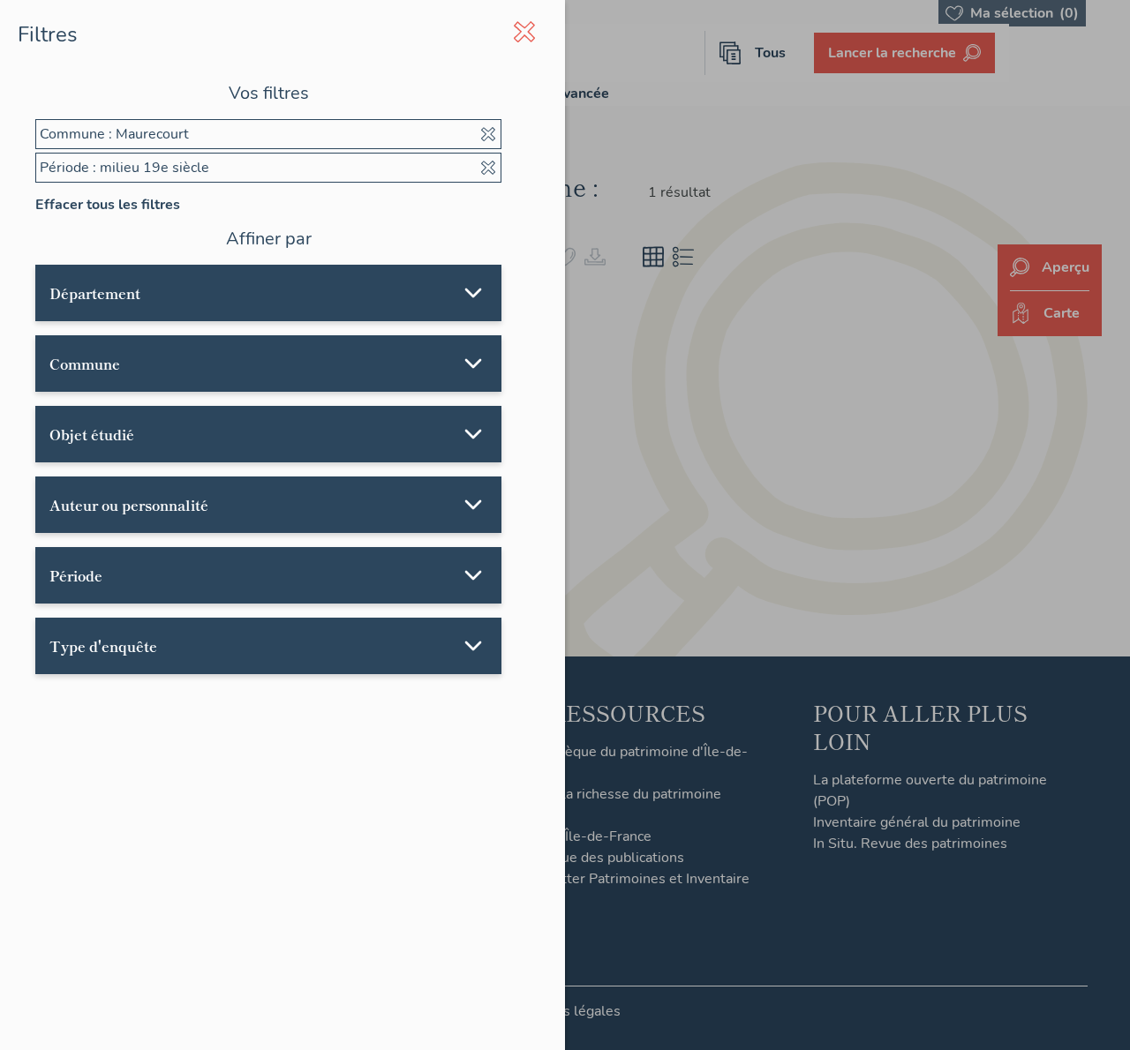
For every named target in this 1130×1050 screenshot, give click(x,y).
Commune (84, 363)
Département (94, 293)
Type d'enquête (103, 645)
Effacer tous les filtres (107, 204)
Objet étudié (91, 434)
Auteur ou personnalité (128, 504)
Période (75, 575)
